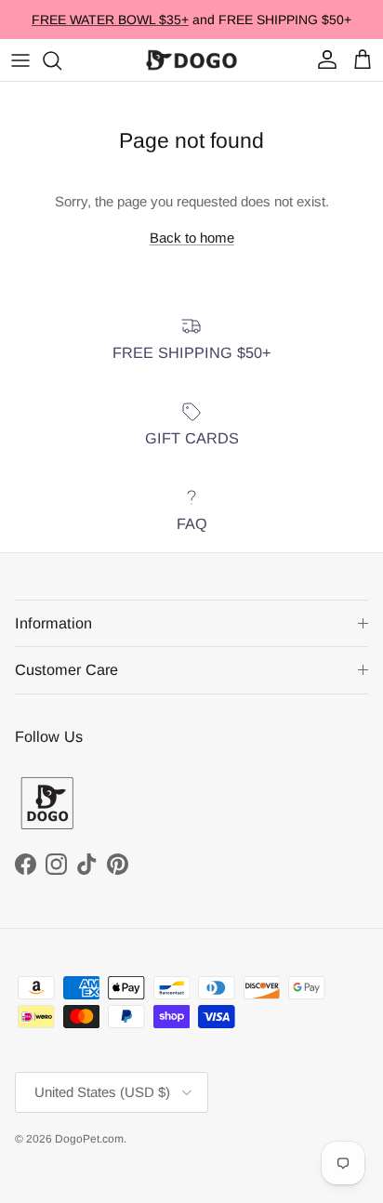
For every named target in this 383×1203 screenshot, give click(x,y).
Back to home (192, 237)
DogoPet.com (89, 1138)
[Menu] (20, 60)
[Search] (61, 60)
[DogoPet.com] (191, 60)
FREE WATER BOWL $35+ (110, 19)
